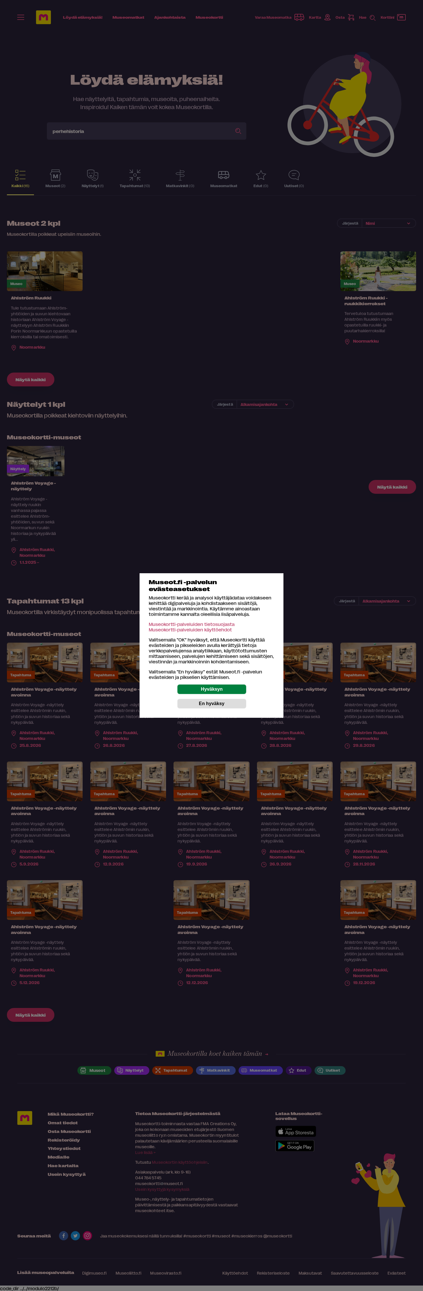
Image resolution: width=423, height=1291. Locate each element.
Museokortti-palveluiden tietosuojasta (192, 624)
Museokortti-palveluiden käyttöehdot (190, 629)
